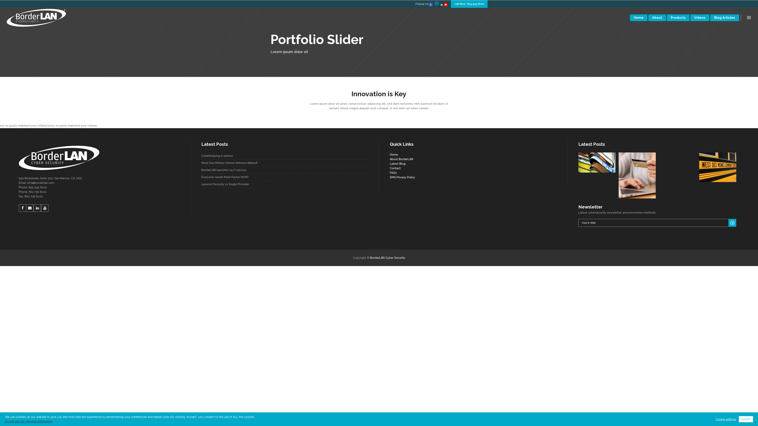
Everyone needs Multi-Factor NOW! (225, 177)
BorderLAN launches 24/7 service (223, 170)
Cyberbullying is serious (217, 155)
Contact (395, 168)
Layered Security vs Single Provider (225, 184)
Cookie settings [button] (726, 419)
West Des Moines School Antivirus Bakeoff (229, 162)
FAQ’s (393, 172)
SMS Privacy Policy (402, 177)
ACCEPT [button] (746, 419)
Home (394, 154)
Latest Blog (397, 163)
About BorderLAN (401, 159)
